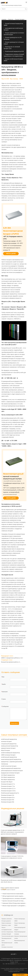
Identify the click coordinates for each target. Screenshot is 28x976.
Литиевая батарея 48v (7, 802)
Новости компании (6, 923)
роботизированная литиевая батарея (12, 770)
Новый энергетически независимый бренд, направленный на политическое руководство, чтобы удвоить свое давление (13, 894)
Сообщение (5, 706)
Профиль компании (7, 918)
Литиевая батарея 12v (7, 795)
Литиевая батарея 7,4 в (8, 786)
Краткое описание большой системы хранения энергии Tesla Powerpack (13, 901)
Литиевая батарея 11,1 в (8, 788)
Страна (3, 699)
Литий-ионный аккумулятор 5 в (10, 793)
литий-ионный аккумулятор (9, 739)
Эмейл (4, 684)
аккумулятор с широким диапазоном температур (11, 763)
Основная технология (7, 947)
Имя (3, 677)
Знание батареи (19, 19)
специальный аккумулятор (8, 743)
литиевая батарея (6, 741)
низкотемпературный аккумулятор (11, 759)
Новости (10, 19)
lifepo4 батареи (5, 750)
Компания (5, 691)
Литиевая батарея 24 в (7, 797)
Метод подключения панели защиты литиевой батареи (12, 896)
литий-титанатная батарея (8, 766)
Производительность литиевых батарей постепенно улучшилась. (13, 899)
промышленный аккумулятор (9, 746)
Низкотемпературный (13, 474)
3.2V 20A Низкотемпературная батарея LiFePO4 (13, 231)
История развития (6, 921)
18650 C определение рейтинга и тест (12, 658)
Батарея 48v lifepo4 (6, 781)
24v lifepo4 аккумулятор (8, 777)
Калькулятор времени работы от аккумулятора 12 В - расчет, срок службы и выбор (13, 662)
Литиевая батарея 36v (7, 799)
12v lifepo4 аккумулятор (8, 775)
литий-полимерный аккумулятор (10, 752)
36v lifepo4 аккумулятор (8, 779)
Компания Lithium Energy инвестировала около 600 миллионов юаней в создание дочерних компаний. (14, 903)
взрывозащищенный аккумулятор (11, 768)
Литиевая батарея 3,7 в (8, 784)
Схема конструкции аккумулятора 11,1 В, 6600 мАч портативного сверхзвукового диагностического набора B (12, 832)
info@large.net (8, 915)
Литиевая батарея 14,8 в (8, 790)
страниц (4, 19)
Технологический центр (8, 936)
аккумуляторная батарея (8, 748)
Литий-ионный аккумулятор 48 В (14, 51)
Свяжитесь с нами (6, 925)
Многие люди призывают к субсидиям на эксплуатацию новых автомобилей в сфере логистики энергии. (14, 906)
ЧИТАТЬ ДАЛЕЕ (11, 253)
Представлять (14, 723)
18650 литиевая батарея (8, 755)
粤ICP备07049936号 (20, 963)
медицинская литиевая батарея (10, 773)
